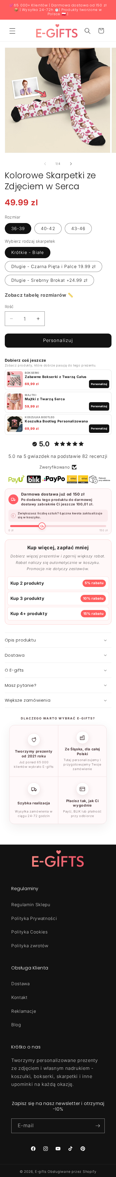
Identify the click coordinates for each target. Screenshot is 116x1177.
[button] (12, 30)
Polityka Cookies (29, 932)
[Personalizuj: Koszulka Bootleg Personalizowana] (15, 424)
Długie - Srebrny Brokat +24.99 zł (49, 280)
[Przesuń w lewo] (45, 163)
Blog (16, 1024)
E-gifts (40, 1171)
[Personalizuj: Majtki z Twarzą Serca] (15, 402)
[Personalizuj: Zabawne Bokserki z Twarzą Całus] (15, 379)
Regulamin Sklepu (30, 904)
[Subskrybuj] (97, 1126)
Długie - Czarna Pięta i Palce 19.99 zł (53, 266)
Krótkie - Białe (27, 252)
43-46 (78, 228)
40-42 (48, 228)
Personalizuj (58, 340)
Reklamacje (23, 1011)
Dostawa (20, 983)
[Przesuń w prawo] (71, 163)
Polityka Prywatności (34, 918)
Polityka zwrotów (29, 945)
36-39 (18, 228)
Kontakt (19, 997)
